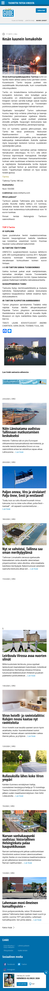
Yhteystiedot (8, 950)
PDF (33, 984)
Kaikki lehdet (41, 20)
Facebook (11, 964)
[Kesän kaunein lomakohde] (24, 59)
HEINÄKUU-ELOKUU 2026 (28, 978)
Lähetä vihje (29, 20)
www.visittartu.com (21, 193)
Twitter (24, 964)
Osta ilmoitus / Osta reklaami (9, 946)
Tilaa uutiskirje (17, 20)
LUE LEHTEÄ (22, 984)
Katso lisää (7, 927)
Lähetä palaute (23, 945)
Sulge (46, 972)
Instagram (11, 969)
